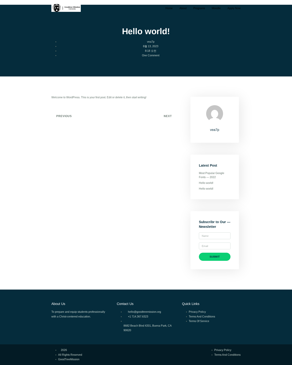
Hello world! (206, 182)
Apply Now (234, 8)
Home (169, 8)
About (183, 8)
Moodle (216, 8)
